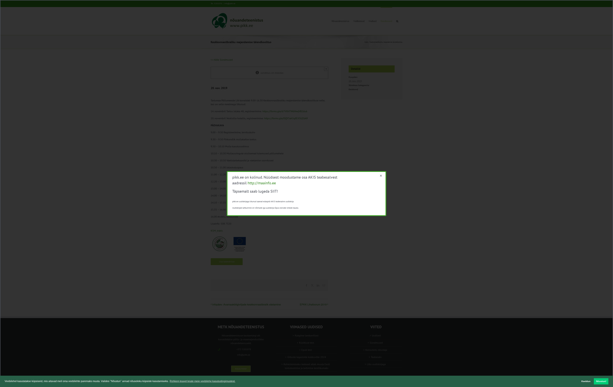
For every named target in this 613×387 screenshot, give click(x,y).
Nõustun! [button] (601, 381)
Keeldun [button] (585, 381)
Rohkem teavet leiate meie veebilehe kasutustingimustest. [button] (202, 381)
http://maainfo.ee (262, 182)
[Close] (381, 175)
